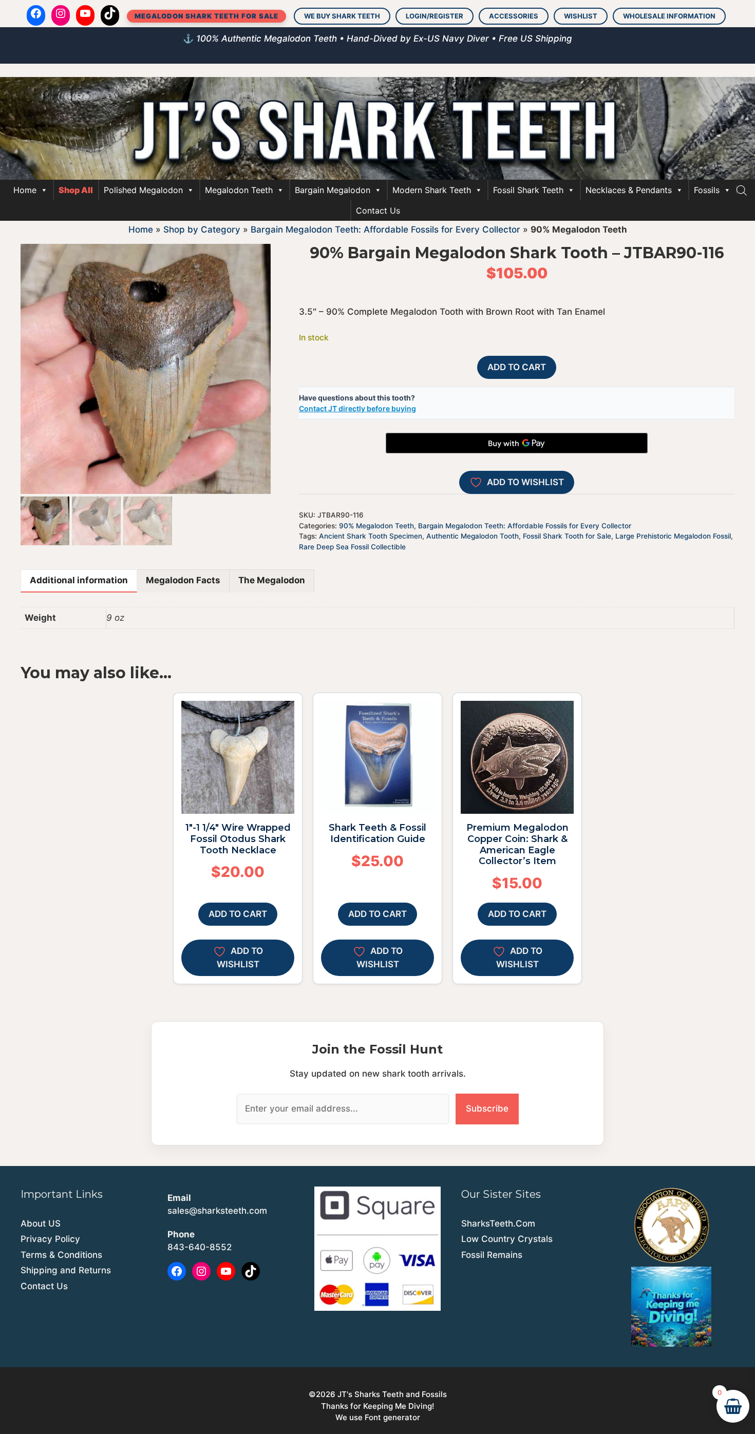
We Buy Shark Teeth (342, 16)
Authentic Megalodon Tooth (472, 536)
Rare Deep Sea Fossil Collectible (352, 547)
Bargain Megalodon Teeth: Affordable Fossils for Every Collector (385, 229)
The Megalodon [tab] (271, 580)
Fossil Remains (491, 1255)
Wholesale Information (669, 16)
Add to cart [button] (238, 914)
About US (41, 1223)
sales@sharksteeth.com (217, 1211)
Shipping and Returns (66, 1270)
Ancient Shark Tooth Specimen (370, 536)
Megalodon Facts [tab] (183, 580)
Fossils (707, 190)
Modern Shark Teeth (431, 190)
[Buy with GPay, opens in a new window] (517, 443)
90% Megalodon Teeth (376, 526)
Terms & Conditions (61, 1255)
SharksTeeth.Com (498, 1223)
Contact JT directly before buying (357, 408)
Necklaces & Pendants (629, 190)
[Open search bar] (742, 190)
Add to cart (516, 367)
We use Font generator (377, 1417)
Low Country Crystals (507, 1239)
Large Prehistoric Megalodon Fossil (673, 536)
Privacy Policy (50, 1239)
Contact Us (378, 210)
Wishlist (580, 16)
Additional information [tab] (79, 580)
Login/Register (434, 16)
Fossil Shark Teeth (528, 190)
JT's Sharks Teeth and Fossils (392, 1394)
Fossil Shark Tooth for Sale (567, 536)
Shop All (76, 190)
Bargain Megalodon (332, 190)
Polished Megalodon (143, 190)
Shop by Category (201, 229)
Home (24, 190)
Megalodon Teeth (239, 190)
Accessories (513, 16)
